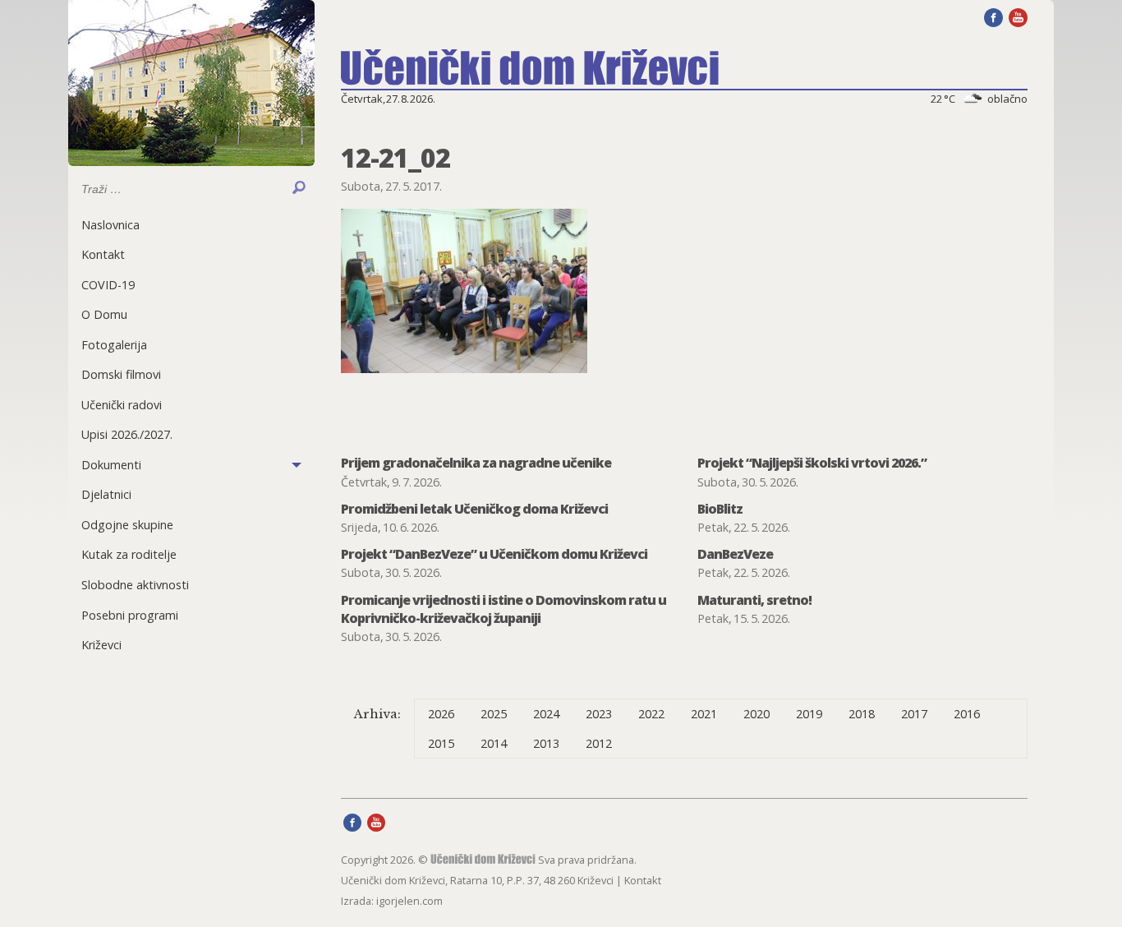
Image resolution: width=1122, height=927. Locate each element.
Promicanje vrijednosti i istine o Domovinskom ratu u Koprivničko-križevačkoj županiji (503, 609)
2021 (704, 714)
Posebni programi (129, 615)
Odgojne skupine (127, 525)
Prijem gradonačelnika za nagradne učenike (476, 463)
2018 (861, 714)
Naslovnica (110, 225)
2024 (546, 714)
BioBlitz (720, 509)
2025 (494, 714)
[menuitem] (191, 225)
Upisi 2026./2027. (126, 434)
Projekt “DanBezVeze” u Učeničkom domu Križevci (494, 554)
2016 (967, 714)
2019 (809, 714)
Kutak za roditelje (129, 554)
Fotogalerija (114, 345)
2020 (756, 714)
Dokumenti (111, 465)
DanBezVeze (735, 554)
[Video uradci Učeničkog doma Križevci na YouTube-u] (1018, 16)
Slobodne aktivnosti (135, 585)
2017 (914, 714)
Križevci (101, 645)
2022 (651, 714)
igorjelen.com (409, 900)
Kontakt (103, 254)
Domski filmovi (121, 374)
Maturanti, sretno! (754, 600)
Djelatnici (106, 494)
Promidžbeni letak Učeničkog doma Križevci (474, 509)
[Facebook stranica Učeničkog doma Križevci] (993, 16)
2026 (441, 714)
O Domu (104, 314)
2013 (546, 743)
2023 (599, 714)
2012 (599, 743)
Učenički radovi (121, 405)
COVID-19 (108, 285)
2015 (441, 743)
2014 (494, 743)
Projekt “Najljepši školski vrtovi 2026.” (812, 463)
